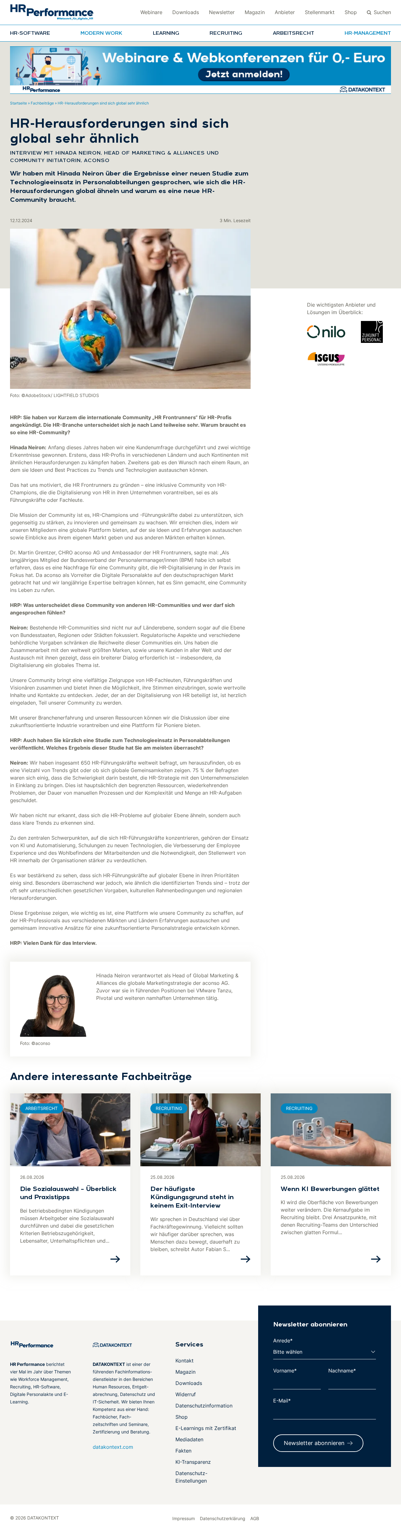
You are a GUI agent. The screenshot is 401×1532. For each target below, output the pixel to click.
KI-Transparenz (193, 1462)
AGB (254, 1518)
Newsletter (222, 12)
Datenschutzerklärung (222, 1518)
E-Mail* (282, 1400)
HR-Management (368, 33)
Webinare (151, 12)
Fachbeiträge (42, 103)
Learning (166, 33)
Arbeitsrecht (293, 33)
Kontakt (184, 1360)
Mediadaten (189, 1439)
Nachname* (342, 1370)
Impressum (183, 1518)
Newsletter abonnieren (314, 1443)
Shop (351, 12)
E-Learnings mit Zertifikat (205, 1428)
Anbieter (285, 12)
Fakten (183, 1451)
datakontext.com (113, 1447)
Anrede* (283, 1340)
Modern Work (101, 33)
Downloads (185, 12)
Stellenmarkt (320, 12)
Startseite (18, 103)
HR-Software (30, 33)
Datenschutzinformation (203, 1405)
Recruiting (226, 33)
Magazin (255, 12)
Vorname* (285, 1370)
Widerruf (185, 1394)
